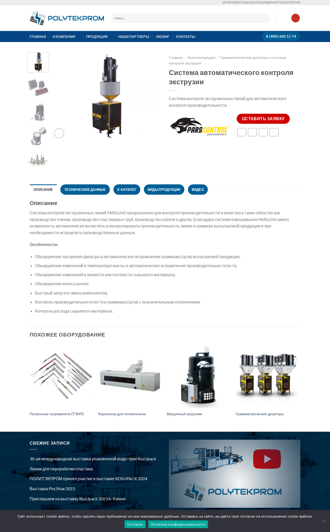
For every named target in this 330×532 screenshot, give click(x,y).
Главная (38, 37)
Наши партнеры (133, 37)
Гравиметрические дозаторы (260, 414)
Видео (198, 189)
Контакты (185, 37)
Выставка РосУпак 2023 (52, 488)
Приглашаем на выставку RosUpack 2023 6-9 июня (78, 498)
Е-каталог (126, 189)
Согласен (135, 524)
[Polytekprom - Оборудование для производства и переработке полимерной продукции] (67, 18)
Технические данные (85, 189)
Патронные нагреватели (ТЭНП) (57, 414)
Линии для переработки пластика (61, 468)
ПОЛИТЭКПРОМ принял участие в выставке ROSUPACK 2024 (88, 478)
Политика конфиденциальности (178, 524)
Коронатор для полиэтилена (122, 414)
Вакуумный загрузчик (184, 414)
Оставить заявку (263, 118)
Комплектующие (202, 57)
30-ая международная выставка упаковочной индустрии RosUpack (93, 458)
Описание (43, 189)
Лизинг (163, 37)
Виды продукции (164, 189)
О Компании (64, 37)
